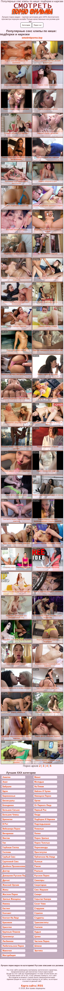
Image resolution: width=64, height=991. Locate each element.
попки (37, 833)
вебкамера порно (11, 829)
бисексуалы (8, 800)
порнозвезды (41, 847)
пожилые (39, 829)
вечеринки (7, 833)
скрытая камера (42, 899)
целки (37, 936)
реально (38, 871)
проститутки (40, 852)
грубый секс (8, 857)
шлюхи (38, 946)
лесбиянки (7, 941)
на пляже (39, 786)
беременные (8, 796)
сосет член (40, 904)
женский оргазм (10, 885)
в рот (5, 824)
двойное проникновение (13, 866)
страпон (38, 913)
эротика (38, 950)
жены (5, 889)
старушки (39, 908)
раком (37, 866)
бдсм (5, 791)
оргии (37, 800)
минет (37, 777)
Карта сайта (28, 985)
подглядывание (42, 824)
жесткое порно (10, 894)
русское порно (41, 875)
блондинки (8, 805)
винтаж (6, 838)
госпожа (6, 852)
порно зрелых (41, 838)
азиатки (6, 777)
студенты (39, 918)
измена (6, 904)
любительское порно (13, 946)
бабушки (6, 786)
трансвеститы (41, 922)
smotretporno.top (32, 37)
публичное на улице (44, 857)
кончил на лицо (10, 918)
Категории (26, 25)
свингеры (39, 880)
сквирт (37, 894)
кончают (6, 913)
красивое (7, 922)
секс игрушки (41, 889)
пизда (37, 814)
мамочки (7, 950)
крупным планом (11, 932)
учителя (38, 927)
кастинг (6, 908)
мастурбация (9, 955)
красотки (7, 927)
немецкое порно (42, 796)
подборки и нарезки (44, 819)
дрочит (6, 880)
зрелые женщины (11, 899)
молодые (39, 782)
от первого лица (42, 805)
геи (4, 843)
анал (4, 782)
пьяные (38, 861)
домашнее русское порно (13, 875)
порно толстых (42, 843)
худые (37, 932)
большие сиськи (11, 810)
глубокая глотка (10, 847)
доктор (6, 871)
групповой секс (10, 861)
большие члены (10, 814)
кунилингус (8, 936)
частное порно (41, 941)
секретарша (40, 885)
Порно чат (38, 25)
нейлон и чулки (42, 791)
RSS (40, 985)
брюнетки (7, 819)
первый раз (40, 810)
